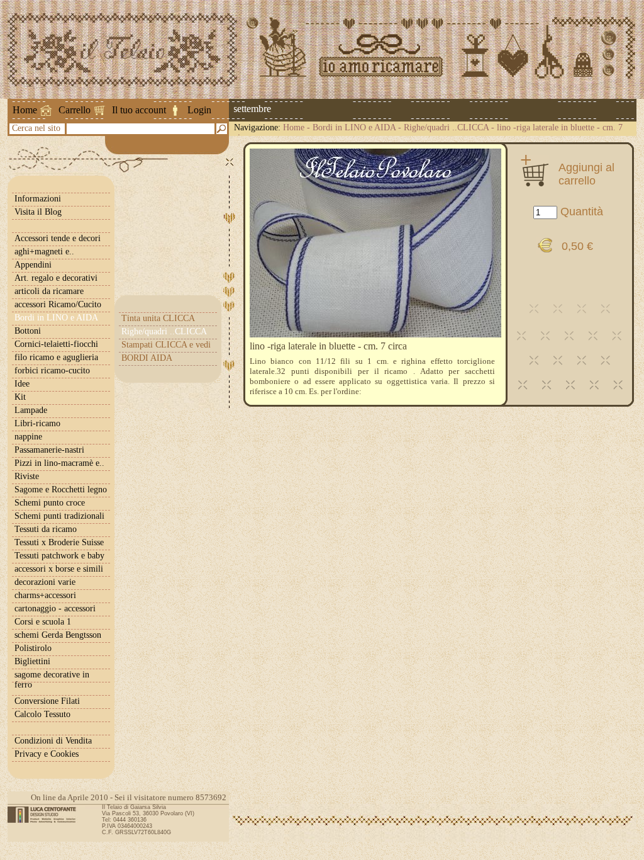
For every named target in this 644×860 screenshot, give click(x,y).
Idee (22, 383)
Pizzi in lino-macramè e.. (59, 463)
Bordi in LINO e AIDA (354, 127)
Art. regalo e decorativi (55, 278)
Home (25, 110)
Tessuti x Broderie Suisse (59, 542)
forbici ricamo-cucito (52, 370)
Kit (20, 397)
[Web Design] (46, 814)
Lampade (30, 410)
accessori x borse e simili (58, 569)
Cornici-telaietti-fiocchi (56, 344)
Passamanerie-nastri (49, 450)
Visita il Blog (38, 212)
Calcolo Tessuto (42, 714)
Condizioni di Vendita (53, 740)
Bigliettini (32, 661)
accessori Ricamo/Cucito (57, 304)
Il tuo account (139, 110)
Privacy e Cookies (46, 754)
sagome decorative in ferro (51, 679)
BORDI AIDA (146, 358)
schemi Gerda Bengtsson (57, 635)
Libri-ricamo (37, 423)
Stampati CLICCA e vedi (166, 344)
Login (199, 110)
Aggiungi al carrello (586, 173)
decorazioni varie (44, 582)
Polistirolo (33, 648)
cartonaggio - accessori (55, 608)
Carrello (74, 110)
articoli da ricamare (49, 291)
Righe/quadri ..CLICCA (446, 127)
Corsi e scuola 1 (42, 621)
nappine (28, 436)
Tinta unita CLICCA (158, 318)
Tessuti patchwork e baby (59, 555)
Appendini (33, 264)
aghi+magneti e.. (44, 251)
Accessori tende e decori (57, 238)
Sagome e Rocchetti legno (60, 489)
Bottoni (27, 331)
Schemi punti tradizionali (59, 516)
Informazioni (37, 198)
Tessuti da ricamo (45, 529)
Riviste (26, 476)
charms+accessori (45, 595)
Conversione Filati (47, 701)
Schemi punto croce (49, 502)
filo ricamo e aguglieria (56, 357)
